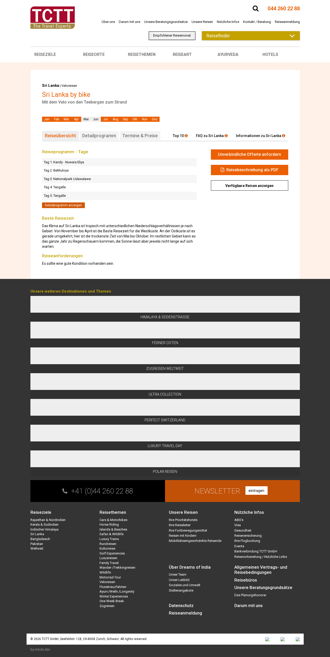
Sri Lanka (50, 85)
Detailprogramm (99, 135)
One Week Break (112, 601)
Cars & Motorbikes (113, 520)
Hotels (270, 54)
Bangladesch (40, 539)
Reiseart (182, 54)
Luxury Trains (109, 539)
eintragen (256, 491)
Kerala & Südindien (44, 524)
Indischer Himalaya (44, 529)
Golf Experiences (112, 553)
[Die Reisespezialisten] (267, 639)
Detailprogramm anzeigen (63, 205)
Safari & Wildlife (111, 534)
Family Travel (109, 563)
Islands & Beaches (113, 529)
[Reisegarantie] (298, 639)
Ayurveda (228, 54)
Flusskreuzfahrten (113, 587)
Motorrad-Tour (110, 577)
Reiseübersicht (60, 135)
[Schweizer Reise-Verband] (282, 639)
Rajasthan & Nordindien (47, 520)
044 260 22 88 (284, 8)
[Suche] (256, 8)
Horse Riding (109, 524)
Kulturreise (107, 548)
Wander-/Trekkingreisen (117, 567)
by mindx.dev (40, 649)
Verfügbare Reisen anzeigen (249, 186)
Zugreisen (107, 606)
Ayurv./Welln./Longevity (117, 591)
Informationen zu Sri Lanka (259, 136)
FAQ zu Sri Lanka (210, 136)
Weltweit (36, 548)
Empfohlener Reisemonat (172, 35)
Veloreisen (69, 86)
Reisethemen (141, 54)
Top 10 (179, 136)
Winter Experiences (114, 596)
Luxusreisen (108, 558)
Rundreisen (108, 544)
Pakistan (36, 544)
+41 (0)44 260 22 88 (102, 491)
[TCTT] (52, 17)
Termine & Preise (140, 135)
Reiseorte (94, 54)
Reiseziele (45, 54)
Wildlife (105, 572)
